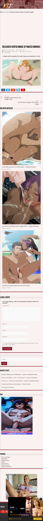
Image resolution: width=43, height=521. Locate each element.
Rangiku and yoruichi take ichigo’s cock (12, 97)
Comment (5, 305)
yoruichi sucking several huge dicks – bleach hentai (20, 226)
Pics (7, 12)
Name (4, 324)
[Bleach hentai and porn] (21, 4)
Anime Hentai (5, 460)
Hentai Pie (4, 459)
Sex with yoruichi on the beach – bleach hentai (19, 167)
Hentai (3, 462)
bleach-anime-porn (9, 50)
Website (4, 337)
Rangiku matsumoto (12, 51)
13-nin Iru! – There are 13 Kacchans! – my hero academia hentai (20, 381)
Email (4, 330)
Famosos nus (5, 465)
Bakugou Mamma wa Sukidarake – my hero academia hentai (19, 374)
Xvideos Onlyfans (6, 466)
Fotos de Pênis (5, 457)
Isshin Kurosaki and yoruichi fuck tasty (16, 285)
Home (3, 12)
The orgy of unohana (7, 387)
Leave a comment (27, 51)
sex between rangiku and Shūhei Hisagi (28, 102)
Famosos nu (4, 463)
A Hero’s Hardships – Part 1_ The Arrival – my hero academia (19, 377)
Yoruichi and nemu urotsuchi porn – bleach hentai (16, 384)
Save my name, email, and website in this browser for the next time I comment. (20, 344)
